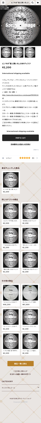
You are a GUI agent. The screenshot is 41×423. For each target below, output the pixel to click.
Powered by (18, 402)
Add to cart (20, 138)
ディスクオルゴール (8, 388)
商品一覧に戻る (20, 364)
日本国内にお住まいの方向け (20, 144)
